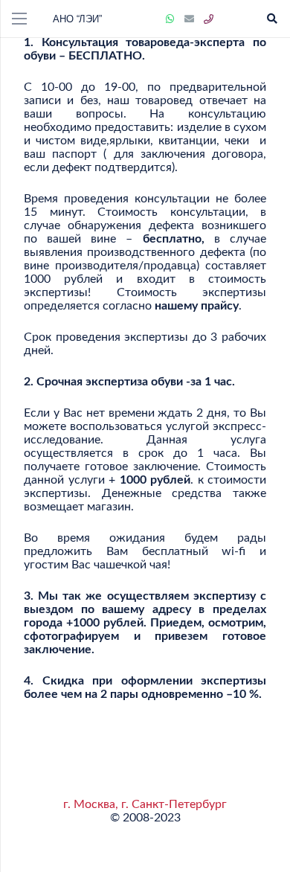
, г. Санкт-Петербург (171, 804)
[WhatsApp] (170, 19)
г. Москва (89, 804)
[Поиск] (271, 18)
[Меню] (19, 18)
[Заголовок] (209, 19)
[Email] (189, 19)
